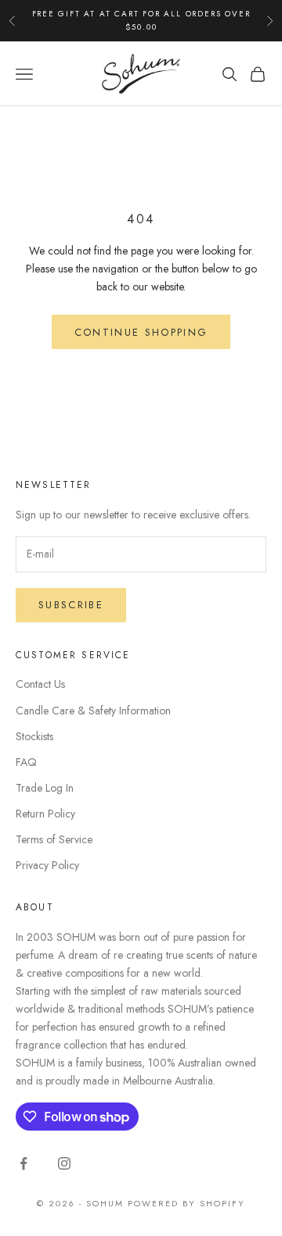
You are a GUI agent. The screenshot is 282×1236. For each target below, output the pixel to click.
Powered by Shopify (186, 1203)
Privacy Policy (47, 865)
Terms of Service (54, 839)
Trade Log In (45, 788)
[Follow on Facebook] (23, 1163)
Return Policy (45, 813)
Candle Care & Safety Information (93, 710)
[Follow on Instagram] (64, 1163)
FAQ (26, 762)
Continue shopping (141, 332)
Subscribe (70, 604)
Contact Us (40, 684)
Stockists (34, 736)
